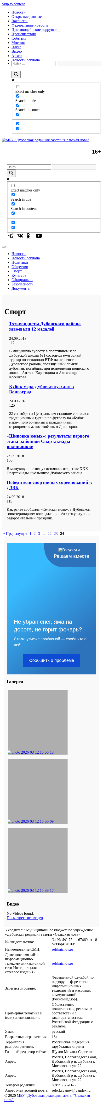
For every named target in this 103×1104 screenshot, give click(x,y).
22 (50, 533)
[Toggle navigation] (4, 247)
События (18, 38)
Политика (19, 262)
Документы (20, 288)
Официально (22, 280)
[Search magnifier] (16, 74)
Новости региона (25, 60)
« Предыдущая (15, 533)
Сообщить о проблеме (51, 660)
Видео (16, 51)
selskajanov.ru (62, 949)
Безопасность (22, 284)
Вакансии (19, 21)
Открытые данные (26, 16)
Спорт (16, 271)
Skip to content (13, 4)
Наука (16, 47)
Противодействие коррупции (35, 30)
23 (56, 533)
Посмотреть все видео (25, 918)
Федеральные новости (29, 25)
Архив (16, 56)
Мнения (18, 43)
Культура (18, 275)
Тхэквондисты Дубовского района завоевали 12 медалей (45, 326)
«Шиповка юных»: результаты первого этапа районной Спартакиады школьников (48, 441)
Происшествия (23, 34)
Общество (19, 267)
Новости (18, 12)
